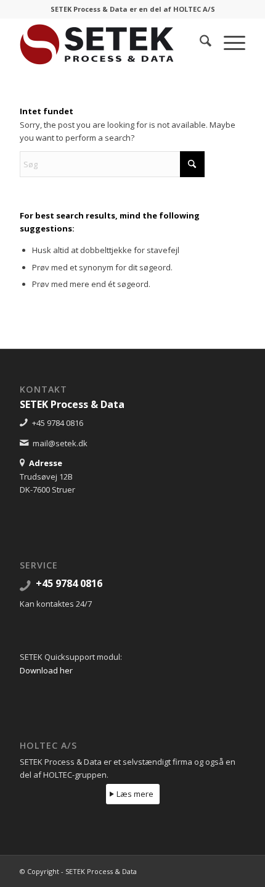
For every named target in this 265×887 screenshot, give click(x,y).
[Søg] (199, 42)
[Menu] (228, 42)
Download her (46, 670)
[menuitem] (199, 42)
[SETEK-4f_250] (110, 42)
